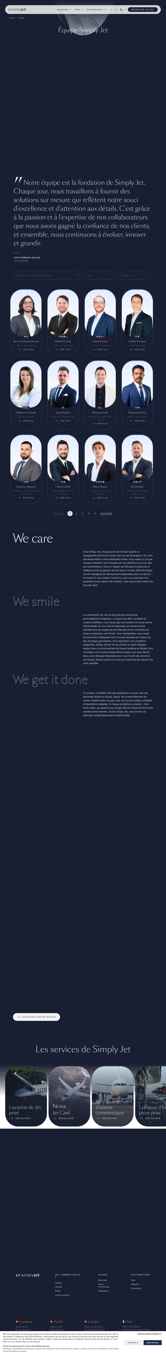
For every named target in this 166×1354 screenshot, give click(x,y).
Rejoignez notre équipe (39, 1017)
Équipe (21, 18)
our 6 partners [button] (33, 1334)
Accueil (12, 18)
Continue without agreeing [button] (149, 1334)
